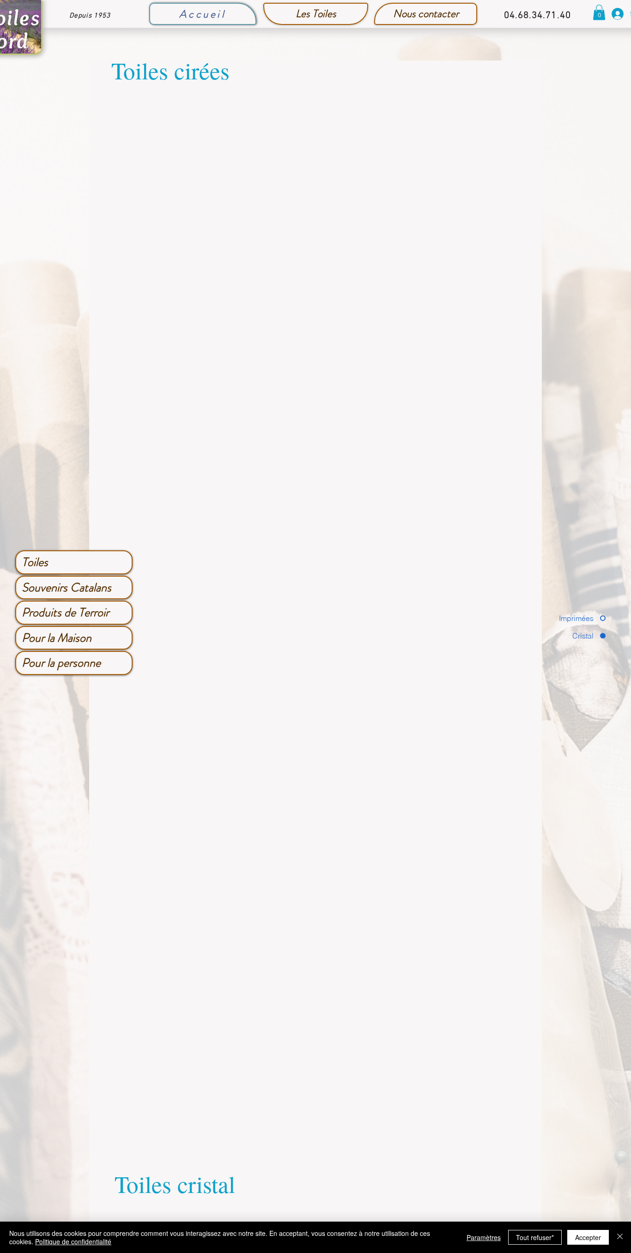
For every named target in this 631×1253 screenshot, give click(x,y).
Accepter (588, 1237)
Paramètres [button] (484, 1237)
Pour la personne (61, 662)
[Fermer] (619, 1237)
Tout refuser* (535, 1237)
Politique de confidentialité (73, 1241)
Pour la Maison (56, 637)
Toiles (35, 562)
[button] (599, 12)
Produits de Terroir (65, 612)
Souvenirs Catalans (66, 587)
